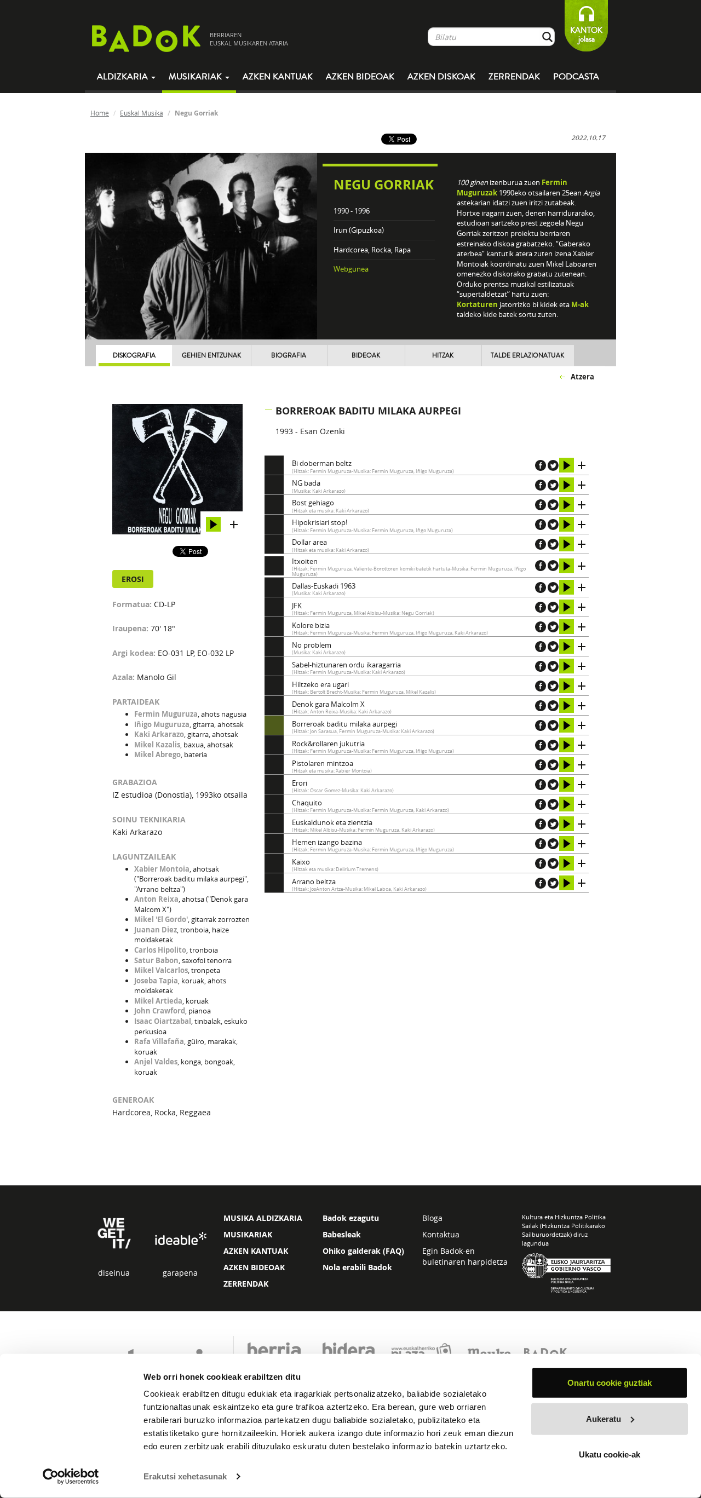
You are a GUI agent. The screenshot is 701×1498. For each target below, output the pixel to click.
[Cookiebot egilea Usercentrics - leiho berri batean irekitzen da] (71, 1476)
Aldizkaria (123, 77)
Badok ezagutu (351, 1218)
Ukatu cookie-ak (609, 1454)
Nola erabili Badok (357, 1267)
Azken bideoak (360, 77)
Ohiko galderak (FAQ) (363, 1251)
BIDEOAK (366, 355)
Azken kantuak (278, 77)
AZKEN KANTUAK (255, 1251)
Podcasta (576, 77)
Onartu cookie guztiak (609, 1382)
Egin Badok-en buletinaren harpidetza (465, 1256)
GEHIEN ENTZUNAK (211, 355)
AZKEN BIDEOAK (254, 1267)
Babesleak (342, 1234)
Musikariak (196, 77)
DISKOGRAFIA (134, 355)
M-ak (580, 304)
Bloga (432, 1218)
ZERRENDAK (245, 1283)
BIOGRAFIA (288, 355)
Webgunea (351, 269)
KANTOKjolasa (586, 35)
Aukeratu (603, 1418)
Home (99, 112)
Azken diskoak (441, 77)
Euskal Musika (141, 112)
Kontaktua (440, 1234)
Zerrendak (514, 77)
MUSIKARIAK (247, 1234)
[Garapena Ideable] (180, 1239)
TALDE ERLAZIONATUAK (527, 355)
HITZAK (442, 355)
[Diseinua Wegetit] (114, 1232)
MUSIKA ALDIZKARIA (262, 1218)
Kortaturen (477, 304)
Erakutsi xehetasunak (185, 1476)
